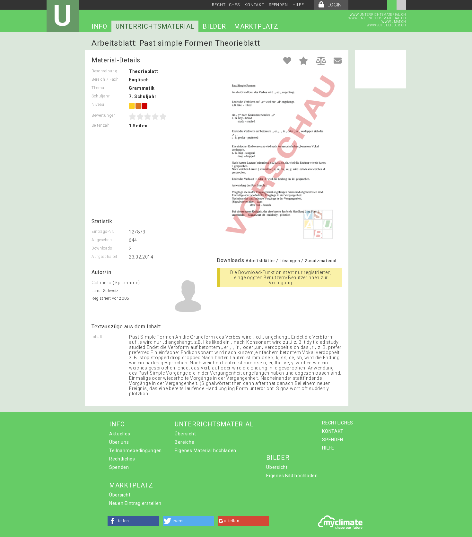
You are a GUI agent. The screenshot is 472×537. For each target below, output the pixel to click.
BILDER (214, 26)
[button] (133, 521)
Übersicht (185, 433)
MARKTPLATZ (256, 26)
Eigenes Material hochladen (205, 450)
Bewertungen (104, 115)
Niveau (98, 104)
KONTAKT (254, 5)
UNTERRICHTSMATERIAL (155, 26)
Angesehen (102, 240)
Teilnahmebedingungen (135, 450)
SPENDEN (278, 5)
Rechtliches (122, 458)
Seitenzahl (101, 125)
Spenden (119, 467)
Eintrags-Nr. (103, 231)
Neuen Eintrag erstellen (135, 503)
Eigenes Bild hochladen (292, 475)
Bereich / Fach (105, 79)
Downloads (102, 248)
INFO (99, 26)
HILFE (298, 5)
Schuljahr (100, 96)
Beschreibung (104, 71)
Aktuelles (119, 433)
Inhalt (97, 336)
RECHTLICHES (226, 5)
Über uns (119, 442)
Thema (98, 88)
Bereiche (185, 442)
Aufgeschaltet (105, 256)
